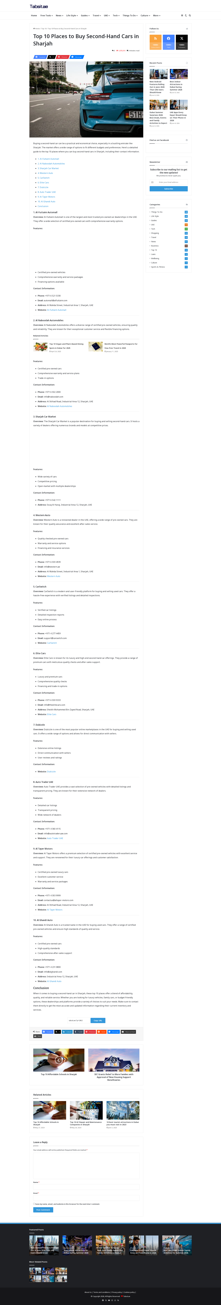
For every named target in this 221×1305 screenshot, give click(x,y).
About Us (88, 1292)
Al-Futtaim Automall (56, 310)
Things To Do (129, 15)
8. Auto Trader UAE (47, 192)
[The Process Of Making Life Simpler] (38, 6)
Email (36, 1193)
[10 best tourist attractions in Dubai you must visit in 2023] (123, 1110)
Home (34, 15)
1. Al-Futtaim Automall (48, 158)
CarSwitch (52, 642)
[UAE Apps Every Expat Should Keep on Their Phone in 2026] (179, 105)
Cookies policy (129, 1292)
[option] (44, 1245)
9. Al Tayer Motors (46, 196)
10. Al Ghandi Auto (46, 201)
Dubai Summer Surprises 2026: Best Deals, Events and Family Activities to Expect (158, 117)
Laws (153, 254)
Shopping (155, 233)
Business (155, 246)
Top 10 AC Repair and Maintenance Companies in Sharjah (86, 1123)
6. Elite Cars (43, 182)
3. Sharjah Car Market (48, 168)
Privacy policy (117, 1292)
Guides (84, 15)
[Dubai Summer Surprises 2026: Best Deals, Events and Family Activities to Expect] (159, 105)
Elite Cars (51, 714)
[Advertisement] (86, 251)
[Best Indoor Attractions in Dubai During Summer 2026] (179, 74)
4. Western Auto (45, 173)
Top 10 (43, 28)
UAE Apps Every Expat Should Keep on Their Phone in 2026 (143, 1251)
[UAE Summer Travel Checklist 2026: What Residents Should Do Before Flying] (61, 1278)
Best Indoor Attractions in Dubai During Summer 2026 (76, 1251)
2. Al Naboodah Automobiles (51, 163)
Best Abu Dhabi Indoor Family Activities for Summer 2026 (177, 1251)
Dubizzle (51, 771)
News (58, 15)
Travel (96, 15)
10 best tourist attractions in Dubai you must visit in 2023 (123, 1123)
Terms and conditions (101, 1292)
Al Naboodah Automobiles (59, 406)
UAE (106, 15)
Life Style (71, 15)
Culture (144, 15)
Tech (115, 15)
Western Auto (53, 576)
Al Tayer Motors (54, 909)
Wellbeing (155, 258)
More (155, 15)
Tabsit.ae (126, 1296)
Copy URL (98, 1020)
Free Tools (46, 15)
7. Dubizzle (43, 187)
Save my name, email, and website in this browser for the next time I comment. (67, 1204)
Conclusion (43, 206)
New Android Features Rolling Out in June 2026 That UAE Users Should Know (157, 87)
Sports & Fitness (158, 267)
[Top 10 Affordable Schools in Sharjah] (49, 1110)
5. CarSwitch (43, 177)
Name (36, 1182)
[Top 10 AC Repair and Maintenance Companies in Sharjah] (86, 1110)
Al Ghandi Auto (54, 981)
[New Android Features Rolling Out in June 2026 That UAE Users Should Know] (159, 74)
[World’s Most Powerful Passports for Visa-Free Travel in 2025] (96, 346)
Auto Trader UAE (55, 838)
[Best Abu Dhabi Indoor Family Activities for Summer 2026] (48, 1278)
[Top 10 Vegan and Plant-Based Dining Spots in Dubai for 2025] (40, 346)
